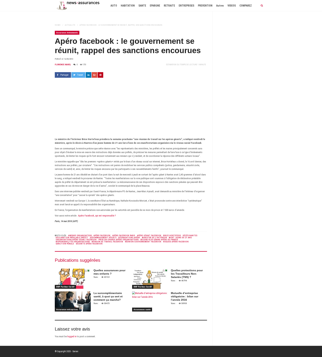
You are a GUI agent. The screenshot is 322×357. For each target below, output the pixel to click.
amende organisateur (80, 236)
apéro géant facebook (149, 236)
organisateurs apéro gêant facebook (76, 240)
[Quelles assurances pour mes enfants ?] (73, 279)
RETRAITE (169, 5)
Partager (64, 74)
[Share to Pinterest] (100, 75)
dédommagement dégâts (103, 238)
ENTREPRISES (186, 5)
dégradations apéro (129, 238)
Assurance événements (67, 33)
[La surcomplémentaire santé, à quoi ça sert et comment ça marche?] (73, 301)
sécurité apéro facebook (89, 244)
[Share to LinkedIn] (88, 75)
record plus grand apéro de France (159, 240)
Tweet (80, 74)
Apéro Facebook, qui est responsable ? (97, 215)
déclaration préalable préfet (72, 238)
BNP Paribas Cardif (65, 287)
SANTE (142, 5)
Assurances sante (142, 309)
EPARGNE (155, 5)
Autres (220, 5)
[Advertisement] (131, 109)
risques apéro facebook (176, 242)
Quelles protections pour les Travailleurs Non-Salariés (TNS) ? (187, 274)
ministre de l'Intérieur (154, 238)
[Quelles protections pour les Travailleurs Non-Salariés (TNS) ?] (150, 279)
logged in (71, 336)
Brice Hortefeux (172, 236)
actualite (70, 25)
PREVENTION (205, 5)
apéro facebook (102, 236)
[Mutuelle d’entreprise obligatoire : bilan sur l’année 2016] (150, 301)
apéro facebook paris (123, 236)
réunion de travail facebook (107, 242)
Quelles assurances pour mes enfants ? (109, 272)
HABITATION (128, 5)
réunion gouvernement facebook (143, 242)
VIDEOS (232, 5)
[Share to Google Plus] (94, 75)
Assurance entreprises (67, 309)
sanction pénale (65, 244)
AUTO (114, 5)
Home (58, 25)
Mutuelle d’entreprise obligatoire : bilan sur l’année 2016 (184, 296)
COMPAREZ (245, 5)
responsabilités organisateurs (73, 242)
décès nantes (190, 236)
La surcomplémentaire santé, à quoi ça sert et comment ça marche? (108, 296)
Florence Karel (63, 64)
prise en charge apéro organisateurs (119, 240)
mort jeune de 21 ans (180, 238)
